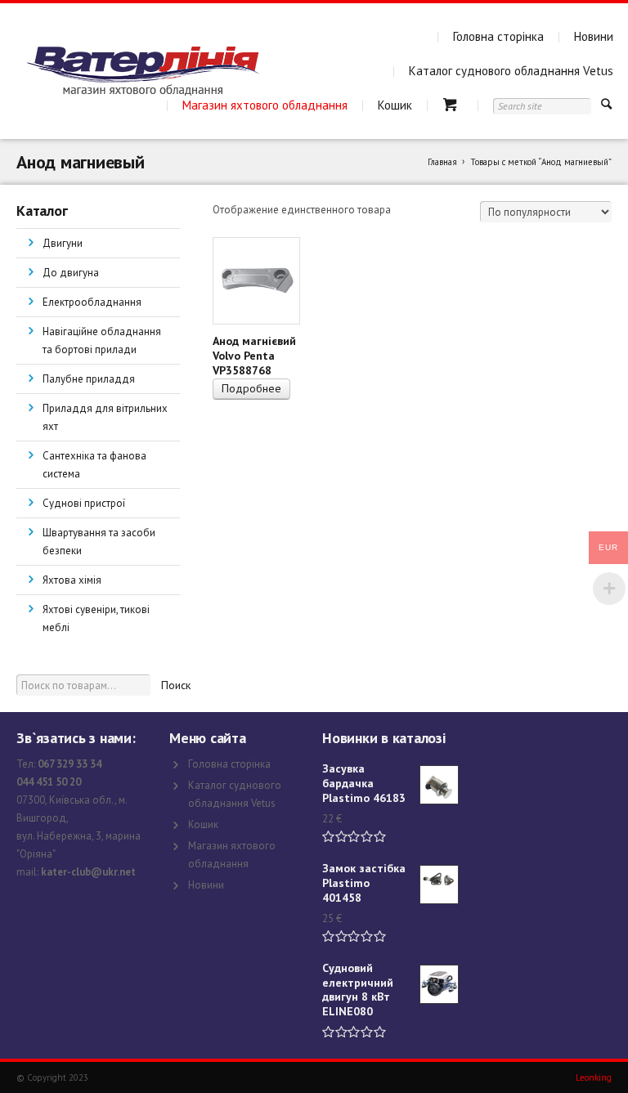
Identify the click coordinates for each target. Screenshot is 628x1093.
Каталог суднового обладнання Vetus (511, 70)
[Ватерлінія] (142, 71)
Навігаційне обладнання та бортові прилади (102, 340)
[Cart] (452, 105)
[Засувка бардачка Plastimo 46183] (439, 784)
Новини (593, 36)
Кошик (395, 105)
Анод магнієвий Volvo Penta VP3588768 (254, 356)
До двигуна (71, 273)
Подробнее (251, 388)
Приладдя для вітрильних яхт (105, 417)
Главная (442, 162)
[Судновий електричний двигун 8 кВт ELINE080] (439, 984)
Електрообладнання (92, 302)
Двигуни (63, 243)
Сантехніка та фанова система (94, 465)
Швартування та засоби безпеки (99, 542)
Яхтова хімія (72, 580)
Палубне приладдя (89, 379)
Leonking (594, 1077)
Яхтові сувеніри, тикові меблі (96, 618)
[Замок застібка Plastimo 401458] (439, 884)
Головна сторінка (498, 36)
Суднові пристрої (84, 503)
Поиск (176, 685)
